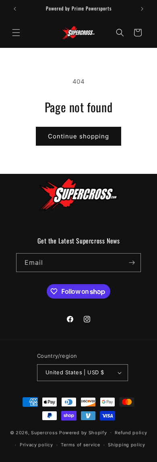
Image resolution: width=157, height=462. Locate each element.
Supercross (44, 432)
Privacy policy (36, 445)
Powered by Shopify (83, 432)
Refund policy (131, 432)
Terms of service (80, 445)
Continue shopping (78, 136)
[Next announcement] (142, 9)
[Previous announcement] (15, 9)
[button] (16, 32)
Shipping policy (126, 445)
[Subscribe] (131, 262)
